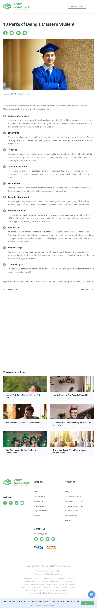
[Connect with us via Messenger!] (42, 539)
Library (66, 491)
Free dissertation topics (73, 506)
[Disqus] (48, 332)
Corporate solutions (41, 511)
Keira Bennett (23, 94)
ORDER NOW (77, 6)
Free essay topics (71, 511)
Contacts (37, 515)
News (35, 491)
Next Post (85, 290)
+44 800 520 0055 (41, 534)
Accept (87, 603)
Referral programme (41, 506)
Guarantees (38, 501)
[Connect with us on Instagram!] (11, 503)
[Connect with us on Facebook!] (5, 503)
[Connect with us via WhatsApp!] (36, 539)
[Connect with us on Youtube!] (22, 503)
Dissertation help (70, 515)
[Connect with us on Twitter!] (16, 503)
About (36, 487)
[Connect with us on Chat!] (53, 539)
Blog (66, 487)
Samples (67, 520)
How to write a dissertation (74, 501)
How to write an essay (72, 496)
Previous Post (13, 290)
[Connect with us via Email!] (47, 539)
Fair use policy (39, 496)
